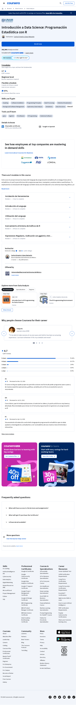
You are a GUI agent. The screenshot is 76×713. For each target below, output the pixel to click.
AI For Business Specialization (44, 577)
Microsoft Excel (7, 590)
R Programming (32, 116)
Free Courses (7, 679)
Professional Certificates (6, 652)
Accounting (6, 569)
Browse (9, 9)
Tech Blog (24, 650)
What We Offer (7, 637)
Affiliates (42, 660)
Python (5, 596)
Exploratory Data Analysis (34, 107)
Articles (42, 654)
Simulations (49, 107)
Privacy (42, 643)
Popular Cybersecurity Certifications (63, 615)
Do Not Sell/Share (45, 668)
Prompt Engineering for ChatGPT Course (46, 614)
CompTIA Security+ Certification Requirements (64, 588)
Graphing (5, 103)
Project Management (9, 593)
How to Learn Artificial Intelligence (65, 604)
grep (4, 116)
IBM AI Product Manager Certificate (27, 609)
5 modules (6, 65)
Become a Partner (8, 673)
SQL (4, 599)
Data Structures (60, 107)
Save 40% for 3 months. (54, 13)
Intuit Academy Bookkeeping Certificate (25, 620)
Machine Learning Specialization (45, 609)
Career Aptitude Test (65, 571)
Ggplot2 (11, 116)
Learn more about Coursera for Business (19, 153)
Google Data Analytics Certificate (27, 582)
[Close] (71, 13)
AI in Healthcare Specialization (44, 587)
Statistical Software (46, 116)
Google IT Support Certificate (26, 587)
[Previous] (4, 333)
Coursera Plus (7, 648)
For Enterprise (7, 664)
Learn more (29, 53)
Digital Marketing (8, 583)
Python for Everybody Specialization (44, 620)
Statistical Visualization (64, 103)
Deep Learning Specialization (44, 592)
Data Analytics (7, 580)
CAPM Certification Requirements (64, 575)
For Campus (6, 670)
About (4, 634)
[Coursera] (13, 3)
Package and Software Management (13, 107)
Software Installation (18, 103)
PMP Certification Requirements (64, 609)
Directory (43, 657)
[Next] (72, 333)
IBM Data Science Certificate (26, 614)
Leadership (6, 640)
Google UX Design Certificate (26, 599)
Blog (22, 643)
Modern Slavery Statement (44, 664)
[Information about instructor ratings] (16, 251)
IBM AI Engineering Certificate (26, 604)
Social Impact (7, 676)
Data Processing (49, 103)
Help (41, 646)
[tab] (8, 289)
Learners (24, 634)
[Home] (2, 8)
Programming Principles (34, 103)
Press (41, 634)
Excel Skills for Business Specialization (44, 598)
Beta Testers (25, 640)
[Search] (60, 3)
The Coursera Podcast (25, 647)
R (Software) (20, 116)
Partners (23, 637)
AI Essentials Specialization (44, 572)
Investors (43, 637)
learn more (19, 546)
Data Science (19, 9)
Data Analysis (30, 9)
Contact (42, 651)
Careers (5, 643)
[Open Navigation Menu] (4, 3)
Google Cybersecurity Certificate (25, 576)
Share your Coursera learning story (65, 621)
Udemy (5, 682)
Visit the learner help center (16, 539)
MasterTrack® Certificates (7, 657)
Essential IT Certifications (63, 594)
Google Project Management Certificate (25, 593)
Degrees (5, 661)
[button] (70, 106)
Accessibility (44, 648)
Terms (42, 640)
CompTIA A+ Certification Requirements (63, 581)
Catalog (5, 646)
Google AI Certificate (27, 571)
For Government (7, 667)
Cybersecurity (7, 577)
